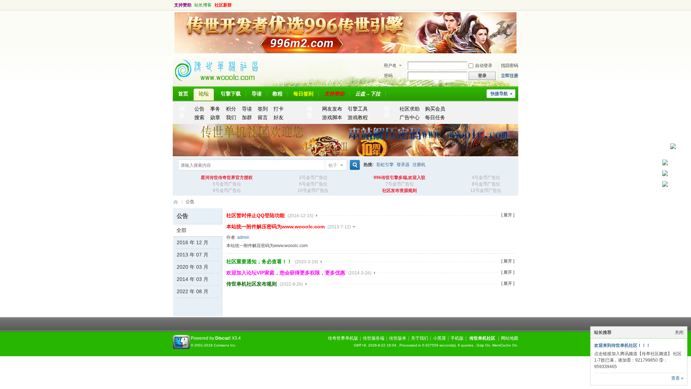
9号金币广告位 (227, 190)
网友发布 (332, 109)
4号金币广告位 (486, 177)
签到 (263, 109)
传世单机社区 (176, 202)
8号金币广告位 (486, 184)
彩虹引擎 (385, 164)
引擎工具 (358, 109)
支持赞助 (182, 5)
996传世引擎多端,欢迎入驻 (399, 177)
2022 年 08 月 (192, 291)
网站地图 (509, 338)
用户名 (390, 65)
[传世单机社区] (219, 83)
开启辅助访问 (511, 5)
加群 (247, 117)
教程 (277, 94)
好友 (279, 117)
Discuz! (223, 338)
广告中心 (409, 117)
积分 (231, 109)
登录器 (403, 164)
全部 (181, 230)
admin (243, 237)
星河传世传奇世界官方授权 (227, 177)
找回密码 (509, 65)
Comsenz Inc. (225, 345)
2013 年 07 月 (192, 255)
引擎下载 (231, 94)
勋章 (215, 117)
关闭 (679, 332)
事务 (215, 109)
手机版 (457, 338)
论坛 (204, 94)
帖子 (333, 165)
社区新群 (223, 5)
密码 (388, 75)
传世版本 (397, 338)
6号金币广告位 (313, 184)
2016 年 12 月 (192, 242)
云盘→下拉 (367, 94)
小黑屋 (439, 338)
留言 (263, 117)
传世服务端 (373, 338)
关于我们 (419, 338)
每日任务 (435, 117)
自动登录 (483, 65)
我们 (231, 117)
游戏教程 (358, 117)
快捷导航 (499, 93)
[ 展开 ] (507, 215)
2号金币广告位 (313, 177)
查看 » (677, 378)
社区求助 (409, 109)
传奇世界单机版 (343, 338)
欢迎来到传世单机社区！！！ (622, 345)
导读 (257, 94)
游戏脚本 (332, 117)
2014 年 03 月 (192, 279)
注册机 (418, 164)
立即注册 (509, 75)
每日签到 (303, 94)
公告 (199, 109)
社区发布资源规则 (399, 190)
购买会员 (435, 109)
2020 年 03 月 (192, 267)
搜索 (199, 117)
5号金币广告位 (227, 184)
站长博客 (203, 5)
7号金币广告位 (399, 184)
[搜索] (354, 165)
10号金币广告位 (313, 190)
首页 (183, 94)
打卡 (279, 109)
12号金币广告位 (485, 190)
